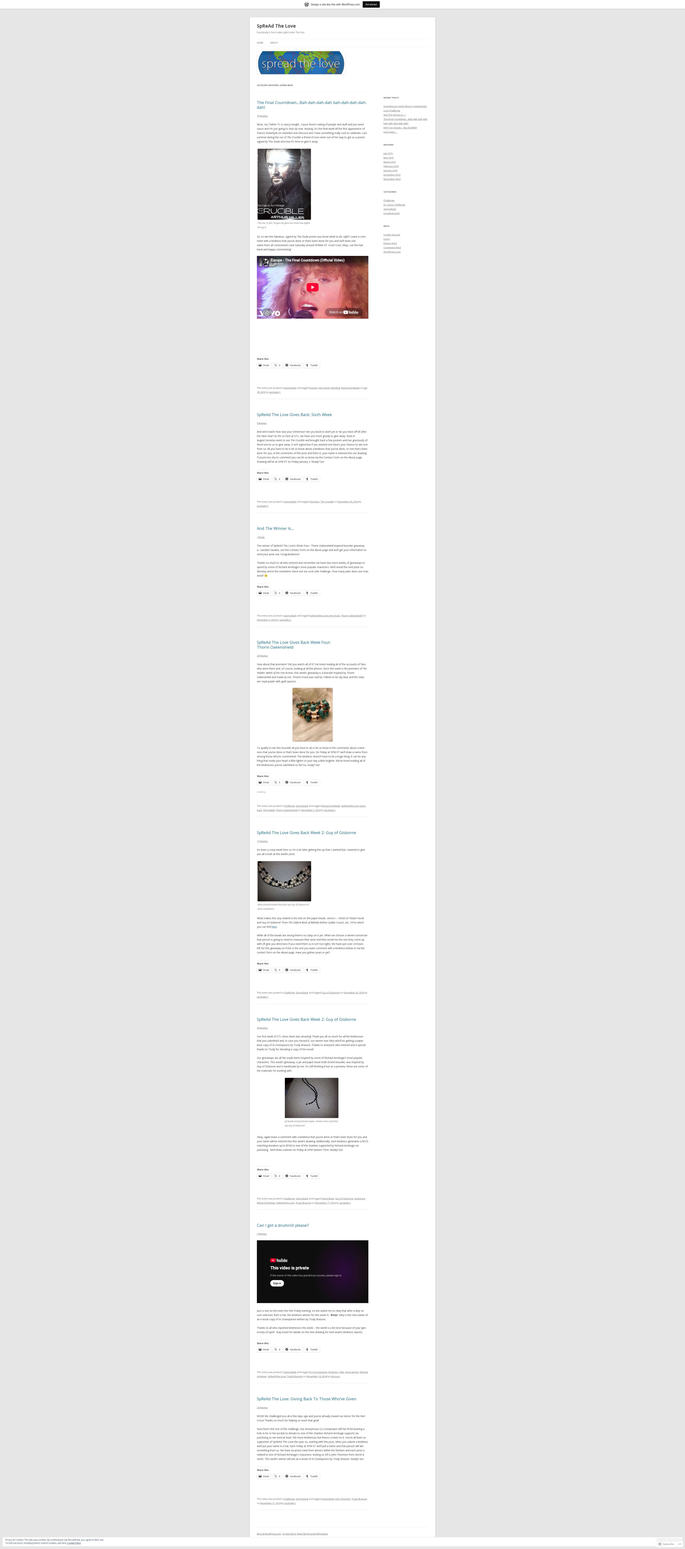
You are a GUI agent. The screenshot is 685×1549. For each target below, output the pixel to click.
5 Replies (262, 1233)
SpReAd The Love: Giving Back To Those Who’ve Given (306, 1398)
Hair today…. (390, 132)
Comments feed (392, 247)
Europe (314, 387)
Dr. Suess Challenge (394, 204)
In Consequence (318, 1372)
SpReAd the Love (285, 1202)
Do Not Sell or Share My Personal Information (305, 1533)
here (274, 926)
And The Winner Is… (275, 528)
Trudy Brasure (303, 1202)
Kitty (341, 1372)
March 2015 (390, 162)
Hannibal (335, 387)
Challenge (289, 805)
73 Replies (262, 116)
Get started (371, 4)
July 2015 (388, 153)
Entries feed (390, 243)
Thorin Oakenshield (351, 615)
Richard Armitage (350, 387)
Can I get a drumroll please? (283, 1225)
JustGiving (359, 1198)
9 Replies (262, 423)
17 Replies (262, 841)
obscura (335, 1376)
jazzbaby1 (274, 392)
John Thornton (343, 1498)
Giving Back (290, 387)
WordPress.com (392, 251)
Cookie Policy (74, 1543)
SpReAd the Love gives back (325, 615)
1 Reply (261, 537)
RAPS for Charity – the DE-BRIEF (400, 127)
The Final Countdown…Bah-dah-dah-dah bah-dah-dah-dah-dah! (312, 105)
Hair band (324, 387)
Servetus (314, 501)
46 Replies (262, 1028)
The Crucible (327, 501)
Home (260, 42)
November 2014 (392, 179)
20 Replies (262, 655)
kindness (333, 1372)
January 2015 (390, 170)
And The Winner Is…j (395, 114)
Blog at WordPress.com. (269, 1533)
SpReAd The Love (276, 26)
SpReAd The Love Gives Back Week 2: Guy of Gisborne (306, 832)
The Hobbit (269, 810)
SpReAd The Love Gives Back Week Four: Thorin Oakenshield (294, 644)
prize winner (352, 1372)
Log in (387, 239)
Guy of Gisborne (331, 992)
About (274, 42)
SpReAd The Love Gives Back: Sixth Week (294, 414)
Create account (392, 234)
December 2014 (392, 174)
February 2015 (391, 166)
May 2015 (389, 157)
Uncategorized (391, 213)
